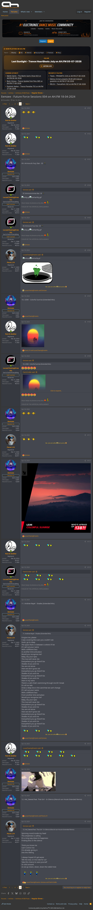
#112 (89, 461)
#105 (89, 218)
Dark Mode (7, 904)
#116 (89, 625)
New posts (4, 15)
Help (80, 904)
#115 (89, 600)
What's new (25, 11)
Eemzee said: (27, 190)
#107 (89, 296)
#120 (89, 821)
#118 (89, 769)
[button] (31, 12)
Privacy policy (72, 904)
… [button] (12, 104)
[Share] (85, 108)
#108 (89, 322)
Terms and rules (61, 904)
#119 (89, 796)
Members (38, 11)
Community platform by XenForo (47, 908)
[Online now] (11, 118)
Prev (5, 104)
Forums (14, 11)
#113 (89, 542)
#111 (89, 435)
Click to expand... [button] (56, 391)
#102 (89, 134)
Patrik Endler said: (29, 372)
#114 (89, 567)
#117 (89, 744)
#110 (89, 409)
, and (41, 882)
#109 (89, 356)
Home (5, 11)
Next (27, 104)
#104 (89, 185)
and (36, 290)
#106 (89, 250)
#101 (89, 108)
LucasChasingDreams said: (32, 255)
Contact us (50, 904)
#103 (89, 159)
